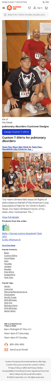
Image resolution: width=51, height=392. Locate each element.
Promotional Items (29, 362)
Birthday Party (11, 305)
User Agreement (34, 371)
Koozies (7, 269)
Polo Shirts (9, 272)
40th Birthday (10, 308)
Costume (8, 289)
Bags (6, 253)
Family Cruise (10, 297)
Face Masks (9, 258)
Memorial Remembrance (15, 292)
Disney (7, 286)
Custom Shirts (10, 255)
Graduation (9, 294)
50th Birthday (10, 300)
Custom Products (12, 362)
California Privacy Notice (32, 368)
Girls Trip (8, 303)
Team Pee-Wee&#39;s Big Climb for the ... (22, 148)
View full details (10, 217)
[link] (14, 8)
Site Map (42, 362)
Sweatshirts (9, 275)
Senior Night (10, 311)
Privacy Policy (14, 368)
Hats (6, 261)
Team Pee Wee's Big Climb (15, 147)
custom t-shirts (38, 365)
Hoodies (8, 264)
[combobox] (25, 14)
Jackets (7, 266)
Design (16, 132)
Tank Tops (8, 277)
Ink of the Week (8, 245)
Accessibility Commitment (14, 371)
